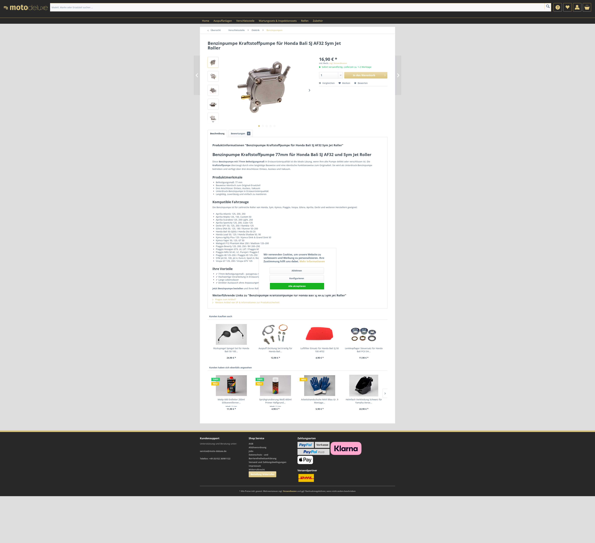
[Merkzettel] (567, 7)
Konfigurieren (296, 278)
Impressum (255, 465)
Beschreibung (217, 133)
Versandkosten (290, 491)
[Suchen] (547, 6)
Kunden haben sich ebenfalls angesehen (230, 367)
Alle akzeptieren (297, 286)
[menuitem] (557, 7)
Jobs (251, 451)
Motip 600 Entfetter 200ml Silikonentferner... (231, 401)
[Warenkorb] (587, 7)
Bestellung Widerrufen (262, 474)
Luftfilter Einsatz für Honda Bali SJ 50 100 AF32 (319, 350)
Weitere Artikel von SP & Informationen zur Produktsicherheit (247, 302)
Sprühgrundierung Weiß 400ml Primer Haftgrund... (275, 401)
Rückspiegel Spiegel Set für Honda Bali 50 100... (231, 350)
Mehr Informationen (312, 261)
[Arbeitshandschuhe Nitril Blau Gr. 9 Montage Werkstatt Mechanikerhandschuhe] (319, 385)
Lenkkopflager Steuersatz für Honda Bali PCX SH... (364, 350)
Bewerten (362, 83)
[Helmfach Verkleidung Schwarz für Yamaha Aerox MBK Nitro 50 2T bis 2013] (363, 385)
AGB (251, 443)
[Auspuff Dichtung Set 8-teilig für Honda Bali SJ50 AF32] (275, 334)
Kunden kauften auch (220, 316)
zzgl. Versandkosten (338, 63)
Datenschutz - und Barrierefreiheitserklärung (262, 456)
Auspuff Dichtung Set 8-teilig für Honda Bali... (275, 350)
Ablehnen (297, 270)
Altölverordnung (257, 447)
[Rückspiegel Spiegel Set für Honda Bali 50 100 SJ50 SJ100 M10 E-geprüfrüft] (231, 334)
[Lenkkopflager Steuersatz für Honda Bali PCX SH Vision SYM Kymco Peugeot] (363, 334)
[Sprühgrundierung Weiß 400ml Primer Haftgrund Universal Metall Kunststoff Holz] (275, 385)
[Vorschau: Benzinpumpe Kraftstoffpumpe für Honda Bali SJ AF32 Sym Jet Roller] (213, 62)
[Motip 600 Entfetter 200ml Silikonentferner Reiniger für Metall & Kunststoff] (231, 385)
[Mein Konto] (577, 7)
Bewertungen (240, 133)
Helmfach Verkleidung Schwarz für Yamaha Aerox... (364, 401)
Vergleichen (328, 83)
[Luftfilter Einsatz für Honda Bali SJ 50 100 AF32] (319, 334)
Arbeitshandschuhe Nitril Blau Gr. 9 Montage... (319, 401)
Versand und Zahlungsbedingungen (267, 462)
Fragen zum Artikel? (225, 299)
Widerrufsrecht (257, 469)
